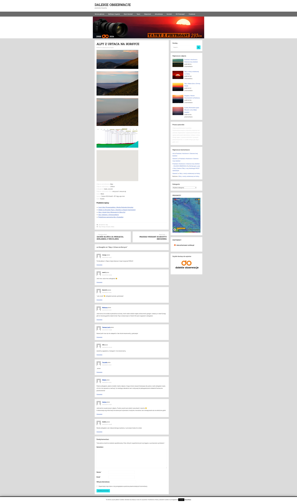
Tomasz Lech (106, 327)
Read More (188, 499)
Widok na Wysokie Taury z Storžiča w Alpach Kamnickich (117, 210)
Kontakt (169, 14)
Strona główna (99, 14)
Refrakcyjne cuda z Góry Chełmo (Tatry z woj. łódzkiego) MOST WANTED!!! (186, 168)
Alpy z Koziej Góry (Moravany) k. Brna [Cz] (111, 212)
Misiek (104, 380)
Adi (173, 153)
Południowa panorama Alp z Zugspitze (110, 217)
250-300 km (102, 224)
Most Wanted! (128, 14)
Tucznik (104, 362)
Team (138, 14)
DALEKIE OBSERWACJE (113, 5)
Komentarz (100, 447)
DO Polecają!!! (180, 14)
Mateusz (105, 307)
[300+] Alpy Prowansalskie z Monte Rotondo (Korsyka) (115, 207)
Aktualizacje (159, 14)
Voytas (112, 47)
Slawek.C (175, 158)
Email (99, 477)
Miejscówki (147, 14)
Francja (103, 226)
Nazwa (99, 472)
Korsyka (108, 226)
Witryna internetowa (103, 482)
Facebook (192, 14)
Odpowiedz (99, 264)
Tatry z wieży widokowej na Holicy (189, 173)
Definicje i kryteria (114, 14)
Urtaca (112, 226)
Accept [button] (181, 499)
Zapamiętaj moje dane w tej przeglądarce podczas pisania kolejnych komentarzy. (123, 486)
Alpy (107, 224)
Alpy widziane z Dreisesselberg (108, 214)
